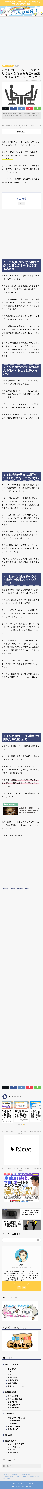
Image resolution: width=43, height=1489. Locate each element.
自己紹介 (9, 1435)
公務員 (6, 888)
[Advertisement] (21, 39)
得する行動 (12, 1383)
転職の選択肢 (13, 1452)
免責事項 (30, 1483)
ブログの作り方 (14, 1447)
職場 (28, 888)
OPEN (22, 203)
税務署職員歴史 (14, 1420)
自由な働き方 (11, 1441)
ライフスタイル (12, 1364)
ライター (11, 1450)
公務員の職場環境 (8, 65)
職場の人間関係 (14, 1426)
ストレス (11, 1372)
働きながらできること (17, 1418)
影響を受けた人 (14, 1405)
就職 (13, 888)
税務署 (21, 888)
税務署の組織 (13, 1408)
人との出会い (13, 1377)
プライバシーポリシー (16, 1483)
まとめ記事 (12, 1369)
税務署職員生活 (14, 1423)
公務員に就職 (11, 1392)
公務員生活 (10, 1413)
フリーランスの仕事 (16, 1444)
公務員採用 (12, 1402)
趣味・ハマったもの (16, 1386)
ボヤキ (10, 1375)
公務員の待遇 (13, 1396)
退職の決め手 (13, 1429)
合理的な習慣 (13, 1380)
